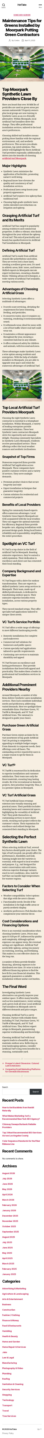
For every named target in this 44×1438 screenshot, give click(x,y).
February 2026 (9, 1205)
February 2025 (9, 1269)
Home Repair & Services (14, 1347)
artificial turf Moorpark (14, 158)
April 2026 (7, 1194)
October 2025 (9, 1226)
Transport (7, 1405)
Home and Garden (22, 15)
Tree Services (9, 1416)
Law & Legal (8, 1357)
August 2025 (8, 1237)
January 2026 (9, 1210)
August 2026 (8, 1173)
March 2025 (8, 1263)
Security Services (11, 1389)
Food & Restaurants (11, 1326)
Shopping (7, 1395)
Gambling (7, 1331)
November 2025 (10, 1221)
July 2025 (7, 1242)
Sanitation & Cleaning (12, 1384)
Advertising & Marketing (14, 1288)
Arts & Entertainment (12, 1299)
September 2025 (10, 1232)
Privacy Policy (8, 1433)
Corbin (16, 40)
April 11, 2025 (30, 40)
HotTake (22, 5)
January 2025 (9, 1274)
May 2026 (7, 1189)
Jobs (4, 1352)
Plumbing (6, 1373)
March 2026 (8, 1200)
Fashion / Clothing (11, 1315)
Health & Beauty (10, 1336)
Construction (8, 1310)
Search (5, 1087)
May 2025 (7, 1253)
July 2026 (7, 1178)
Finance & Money (10, 1320)
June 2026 (7, 1184)
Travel (5, 1411)
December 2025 (10, 1216)
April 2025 (7, 1258)
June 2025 (7, 1247)
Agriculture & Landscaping (15, 1294)
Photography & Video (12, 1368)
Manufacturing (9, 1363)
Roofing (6, 1379)
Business (6, 1304)
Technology (8, 1400)
